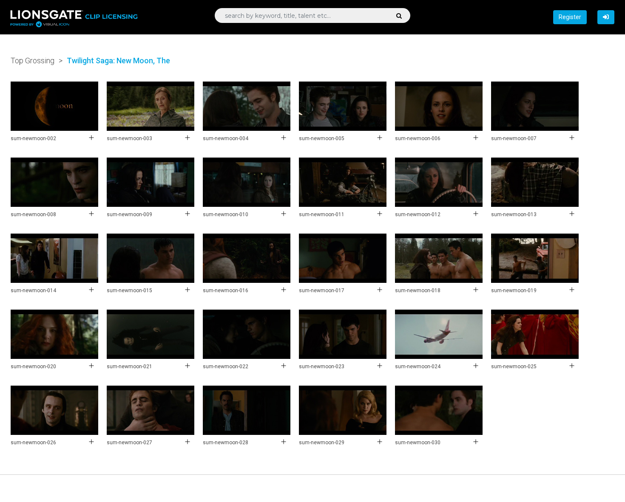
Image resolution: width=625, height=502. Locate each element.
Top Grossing (32, 60)
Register (570, 17)
